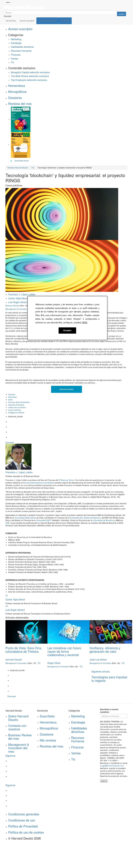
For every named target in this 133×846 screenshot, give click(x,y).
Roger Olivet (53, 663)
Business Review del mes (20, 737)
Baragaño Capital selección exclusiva (30, 72)
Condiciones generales (23, 814)
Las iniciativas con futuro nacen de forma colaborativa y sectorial (64, 651)
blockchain (12, 397)
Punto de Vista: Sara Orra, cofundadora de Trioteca (23, 649)
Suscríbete (47, 716)
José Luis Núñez (98, 659)
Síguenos (10, 755)
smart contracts (14, 410)
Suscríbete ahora (22, 160)
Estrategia (16, 43)
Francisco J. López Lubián (21, 294)
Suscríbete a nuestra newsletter (109, 710)
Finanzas (15, 54)
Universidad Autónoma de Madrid (39, 482)
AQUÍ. (85, 322)
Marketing (78, 716)
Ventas (14, 58)
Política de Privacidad (23, 826)
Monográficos (17, 91)
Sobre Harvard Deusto (18, 718)
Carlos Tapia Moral (18, 298)
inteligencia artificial (16, 412)
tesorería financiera (16, 404)
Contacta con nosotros (17, 727)
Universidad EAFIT (44, 520)
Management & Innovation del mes (18, 748)
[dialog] (67, 318)
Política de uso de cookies (26, 832)
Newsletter (65, 20)
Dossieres (15, 97)
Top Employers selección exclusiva (29, 80)
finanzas (11, 394)
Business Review (12, 305)
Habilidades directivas (22, 46)
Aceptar (67, 330)
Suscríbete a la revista (47, 20)
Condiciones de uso (21, 820)
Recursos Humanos (21, 50)
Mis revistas (48, 740)
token (10, 399)
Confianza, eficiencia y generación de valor (104, 649)
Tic (12, 62)
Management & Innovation (16, 309)
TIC (39, 663)
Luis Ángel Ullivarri (18, 302)
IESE (7, 523)
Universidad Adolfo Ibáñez (25, 517)
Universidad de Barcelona (103, 520)
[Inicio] (65, 7)
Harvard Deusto (13, 659)
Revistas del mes (20, 103)
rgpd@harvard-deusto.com (113, 765)
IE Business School (66, 480)
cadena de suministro (17, 407)
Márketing (16, 39)
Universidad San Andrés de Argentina (85, 517)
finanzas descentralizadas (18, 402)
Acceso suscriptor (27, 20)
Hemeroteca (11, 20)
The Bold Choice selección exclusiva (30, 76)
